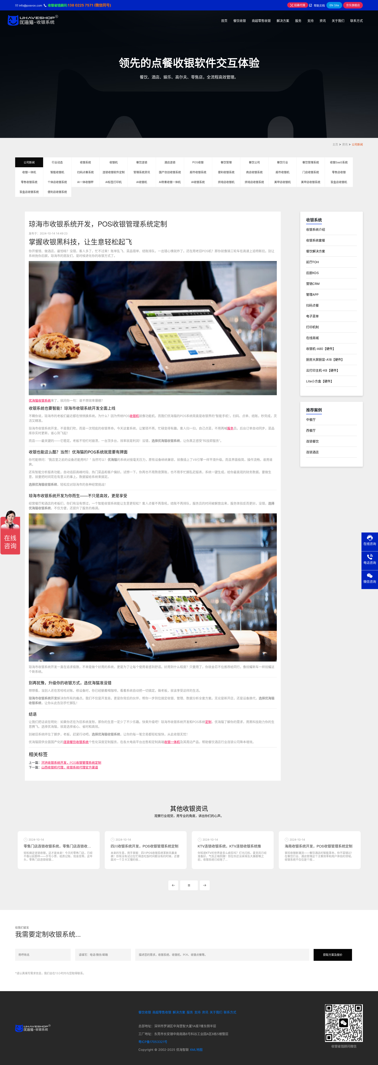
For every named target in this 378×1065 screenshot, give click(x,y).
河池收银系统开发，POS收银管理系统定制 (71, 763)
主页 (335, 144)
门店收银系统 (310, 172)
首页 (224, 21)
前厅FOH (312, 262)
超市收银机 (282, 172)
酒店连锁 (169, 162)
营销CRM (313, 284)
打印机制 (312, 327)
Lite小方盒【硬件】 (320, 381)
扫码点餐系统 (85, 172)
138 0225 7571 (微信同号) (89, 5)
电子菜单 (312, 316)
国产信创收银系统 (170, 172)
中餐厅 (311, 420)
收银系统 (85, 162)
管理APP (312, 294)
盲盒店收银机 (339, 182)
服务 (298, 21)
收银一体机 (29, 172)
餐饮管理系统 (310, 162)
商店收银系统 (254, 172)
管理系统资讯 (141, 172)
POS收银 (198, 162)
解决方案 (283, 21)
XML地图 (196, 1050)
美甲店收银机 (282, 182)
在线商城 (312, 338)
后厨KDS (312, 273)
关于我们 (338, 21)
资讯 (323, 21)
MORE (189, 885)
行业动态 (57, 162)
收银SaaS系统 (339, 162)
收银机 (113, 162)
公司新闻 (357, 144)
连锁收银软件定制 (114, 172)
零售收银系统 (29, 182)
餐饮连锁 (141, 162)
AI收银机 (141, 182)
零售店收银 (339, 172)
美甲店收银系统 (310, 182)
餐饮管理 (226, 162)
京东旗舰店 (353, 5)
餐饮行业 (282, 162)
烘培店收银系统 (254, 182)
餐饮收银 (239, 21)
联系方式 (356, 21)
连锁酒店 (312, 452)
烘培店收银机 (226, 182)
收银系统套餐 (315, 240)
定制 (208, 722)
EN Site (334, 5)
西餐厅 (311, 430)
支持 (310, 21)
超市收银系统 (198, 172)
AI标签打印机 (113, 182)
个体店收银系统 (57, 182)
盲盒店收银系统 (29, 191)
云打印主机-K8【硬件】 (323, 370)
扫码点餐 (312, 305)
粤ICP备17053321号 (152, 1042)
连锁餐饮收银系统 (76, 742)
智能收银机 (57, 172)
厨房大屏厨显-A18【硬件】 (325, 360)
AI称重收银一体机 (170, 182)
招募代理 (299, 5)
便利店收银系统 (57, 191)
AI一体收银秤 (85, 182)
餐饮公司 (254, 162)
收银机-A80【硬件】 (321, 349)
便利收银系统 (226, 172)
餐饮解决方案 (315, 251)
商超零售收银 (261, 21)
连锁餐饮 (312, 441)
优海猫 (33, 400)
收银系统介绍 (315, 229)
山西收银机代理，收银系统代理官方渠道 (69, 767)
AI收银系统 (198, 182)
